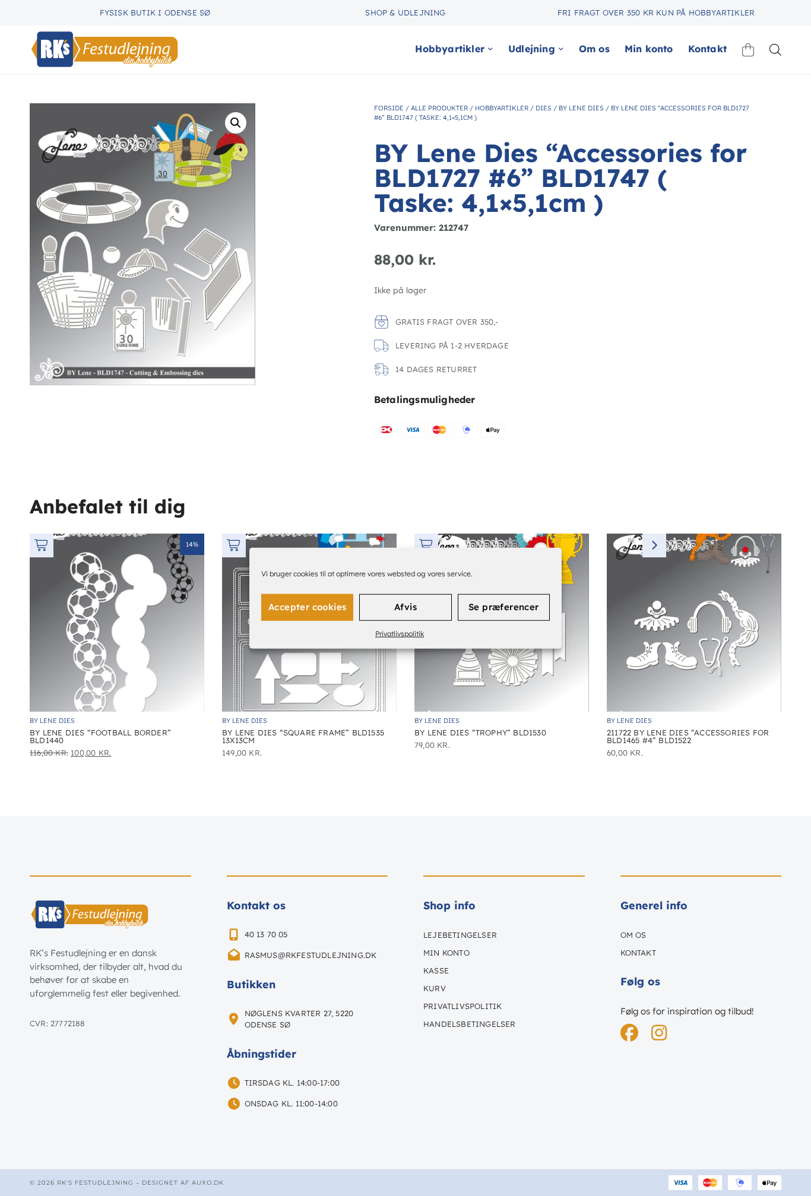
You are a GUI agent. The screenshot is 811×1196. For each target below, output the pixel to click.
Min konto (446, 952)
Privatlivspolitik (399, 633)
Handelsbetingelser (469, 1024)
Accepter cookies (307, 607)
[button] (235, 123)
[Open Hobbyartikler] (490, 49)
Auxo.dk (208, 1183)
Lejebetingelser (460, 935)
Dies (544, 108)
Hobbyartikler (501, 108)
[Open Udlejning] (561, 49)
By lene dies (581, 108)
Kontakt (638, 952)
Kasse (436, 970)
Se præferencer (503, 607)
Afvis (405, 607)
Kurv (434, 988)
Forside (389, 108)
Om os (633, 935)
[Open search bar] (775, 49)
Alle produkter (439, 108)
